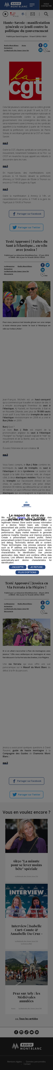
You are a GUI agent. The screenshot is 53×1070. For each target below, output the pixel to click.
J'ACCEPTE (18, 567)
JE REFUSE (36, 567)
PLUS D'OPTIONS (27, 572)
